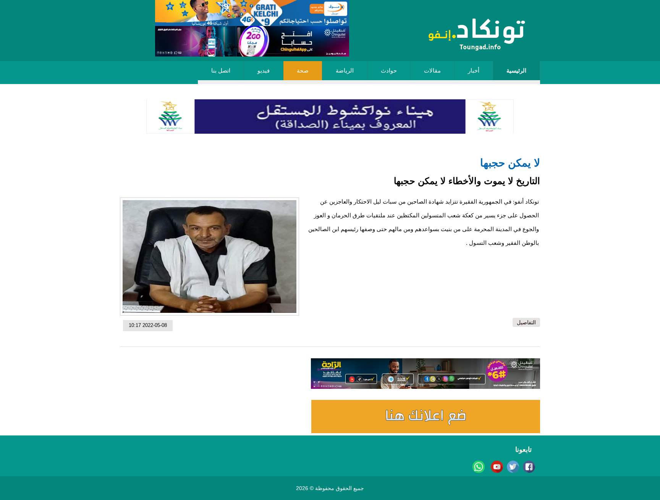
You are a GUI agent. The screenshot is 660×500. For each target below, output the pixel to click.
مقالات (432, 71)
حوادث (389, 71)
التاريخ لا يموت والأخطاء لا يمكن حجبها (467, 181)
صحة (303, 71)
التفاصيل (526, 322)
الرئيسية (516, 71)
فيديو (263, 71)
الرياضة (345, 71)
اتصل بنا (220, 71)
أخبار (473, 71)
